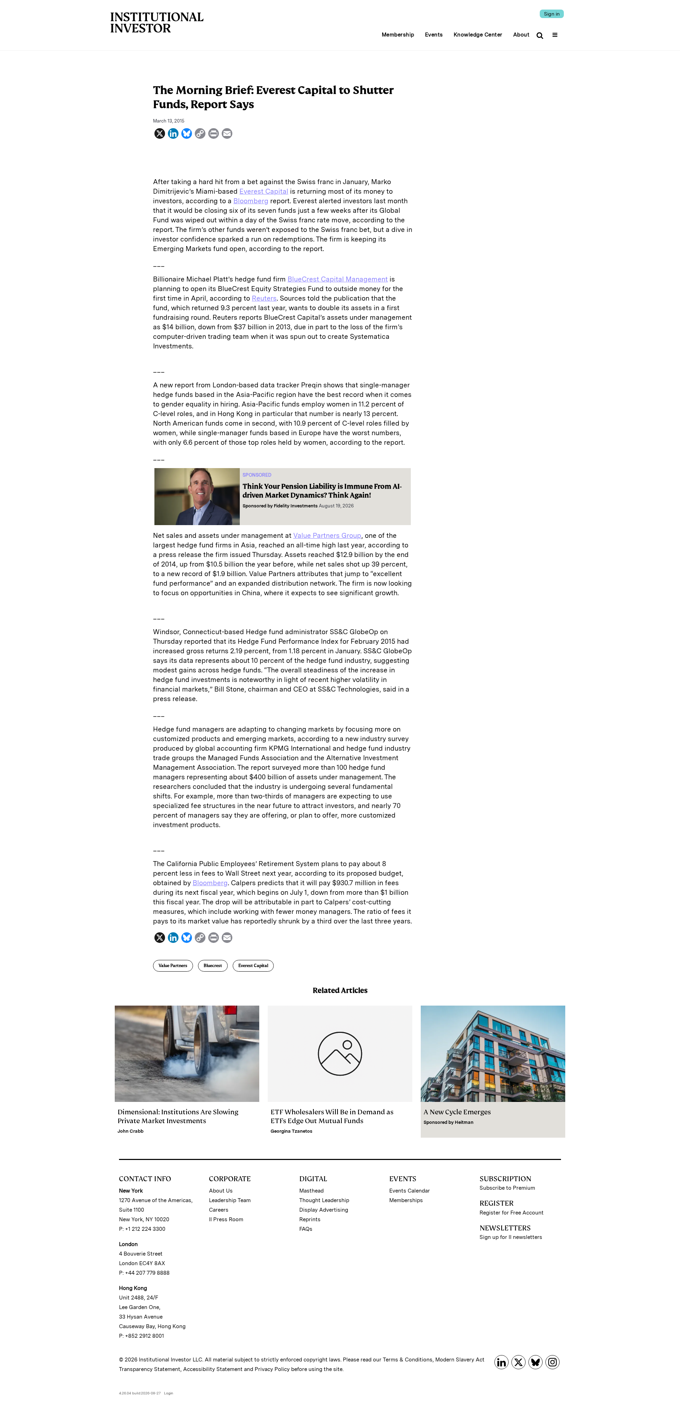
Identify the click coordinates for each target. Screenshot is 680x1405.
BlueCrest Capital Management (338, 279)
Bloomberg (250, 201)
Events (434, 35)
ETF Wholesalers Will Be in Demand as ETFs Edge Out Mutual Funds (332, 1116)
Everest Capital (263, 191)
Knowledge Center (478, 35)
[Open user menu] (556, 32)
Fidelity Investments (296, 505)
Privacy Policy (272, 1369)
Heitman (464, 1122)
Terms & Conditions (407, 1359)
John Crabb (130, 1131)
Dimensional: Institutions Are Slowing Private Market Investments (178, 1116)
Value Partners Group (327, 535)
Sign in (552, 14)
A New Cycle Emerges (457, 1112)
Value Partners (173, 965)
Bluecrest (213, 965)
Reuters (264, 298)
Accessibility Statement (213, 1369)
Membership (398, 35)
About (521, 35)
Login (168, 1393)
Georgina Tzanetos (291, 1131)
